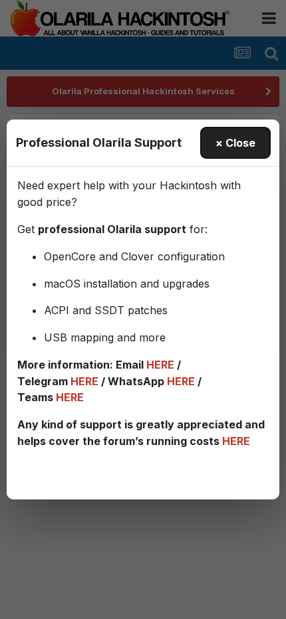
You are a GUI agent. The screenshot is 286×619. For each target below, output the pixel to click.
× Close (235, 142)
